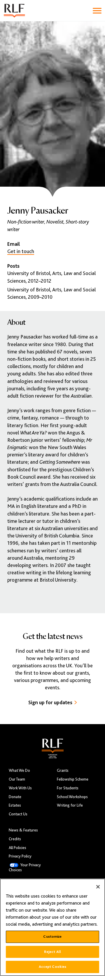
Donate (15, 796)
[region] (52, 927)
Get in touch (20, 251)
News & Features (23, 830)
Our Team (17, 779)
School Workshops (72, 796)
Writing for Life (70, 805)
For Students (67, 788)
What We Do (19, 770)
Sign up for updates (50, 702)
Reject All (52, 951)
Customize (52, 936)
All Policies (17, 847)
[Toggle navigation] (97, 10)
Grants (63, 770)
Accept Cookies (52, 966)
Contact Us (18, 814)
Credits (15, 838)
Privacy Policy (20, 856)
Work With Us (20, 788)
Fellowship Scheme (72, 779)
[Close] (98, 886)
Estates (15, 805)
